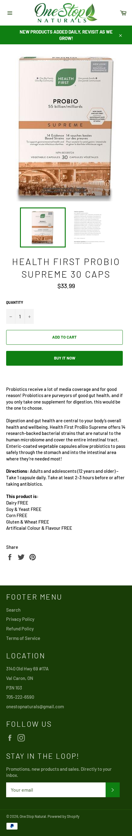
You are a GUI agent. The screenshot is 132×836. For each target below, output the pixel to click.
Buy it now (64, 358)
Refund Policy (20, 628)
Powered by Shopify (64, 816)
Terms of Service (23, 638)
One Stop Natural (33, 816)
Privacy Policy (20, 619)
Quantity (14, 302)
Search (13, 610)
